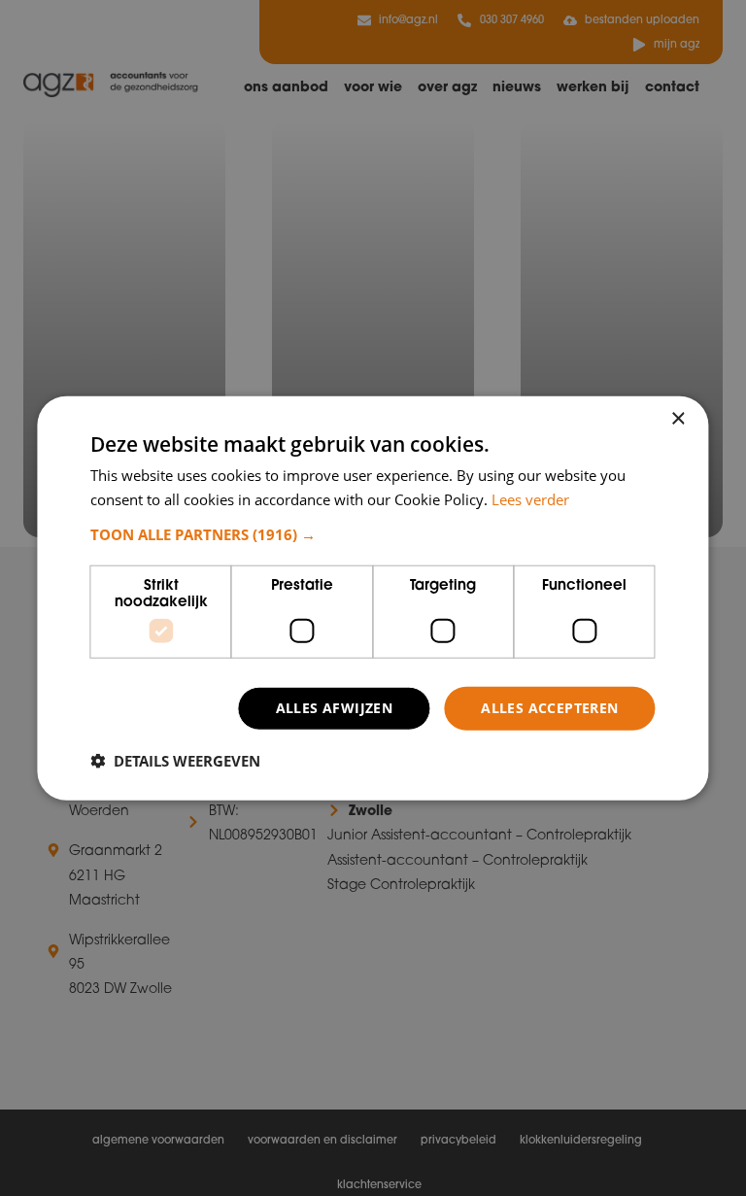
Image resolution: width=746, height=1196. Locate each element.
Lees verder (530, 498)
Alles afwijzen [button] (334, 708)
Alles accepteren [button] (549, 708)
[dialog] (372, 598)
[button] (372, 534)
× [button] (677, 418)
